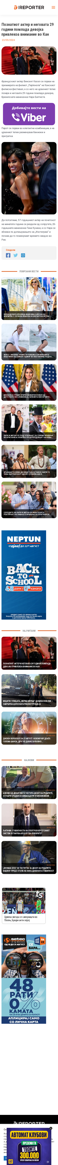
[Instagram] (23, 255)
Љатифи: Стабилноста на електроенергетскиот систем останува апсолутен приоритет (26, 832)
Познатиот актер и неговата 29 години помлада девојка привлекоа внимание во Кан (27, 665)
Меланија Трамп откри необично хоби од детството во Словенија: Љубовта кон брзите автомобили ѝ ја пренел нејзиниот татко (27, 396)
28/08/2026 (51, 790)
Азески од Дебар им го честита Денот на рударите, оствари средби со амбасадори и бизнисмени (28, 794)
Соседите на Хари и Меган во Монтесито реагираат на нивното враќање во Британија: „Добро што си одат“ (27, 513)
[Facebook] (8, 255)
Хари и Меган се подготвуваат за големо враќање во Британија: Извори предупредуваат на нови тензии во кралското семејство (28, 436)
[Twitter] (15, 255)
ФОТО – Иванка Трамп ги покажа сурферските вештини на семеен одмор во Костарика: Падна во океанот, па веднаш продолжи (28, 356)
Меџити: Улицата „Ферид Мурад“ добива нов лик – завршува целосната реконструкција (28, 702)
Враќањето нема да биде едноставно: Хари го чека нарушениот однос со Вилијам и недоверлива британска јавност (27, 473)
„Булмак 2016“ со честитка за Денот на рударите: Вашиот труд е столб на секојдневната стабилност (28, 869)
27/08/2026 (51, 698)
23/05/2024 (51, 661)
